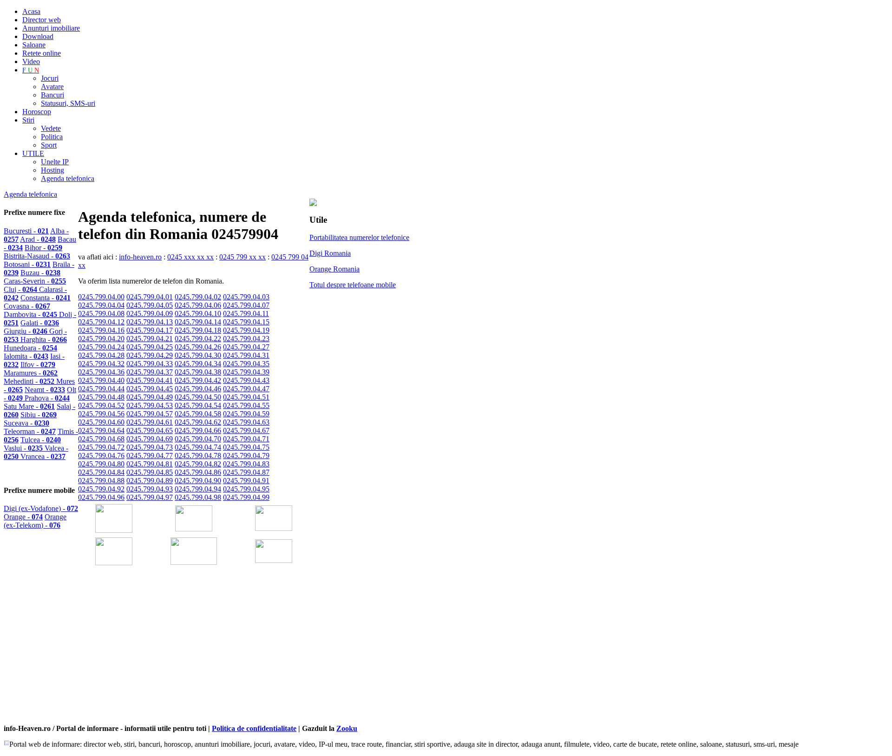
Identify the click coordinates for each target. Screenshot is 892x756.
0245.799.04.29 (149, 355)
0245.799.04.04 (101, 305)
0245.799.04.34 (198, 364)
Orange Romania (334, 269)
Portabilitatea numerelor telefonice (359, 237)
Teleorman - (30, 431)
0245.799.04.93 (149, 489)
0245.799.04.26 (198, 347)
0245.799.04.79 (246, 455)
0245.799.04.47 (246, 389)
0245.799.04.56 (101, 414)
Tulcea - (40, 440)
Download (37, 36)
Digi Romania (330, 253)
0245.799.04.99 (246, 497)
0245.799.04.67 (246, 430)
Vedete (51, 128)
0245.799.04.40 (101, 380)
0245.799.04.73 (149, 447)
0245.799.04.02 (198, 297)
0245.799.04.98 (198, 497)
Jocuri (50, 78)
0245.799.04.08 (101, 313)
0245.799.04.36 (101, 372)
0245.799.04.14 (198, 322)
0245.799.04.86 (198, 472)
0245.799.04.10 (198, 313)
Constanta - (45, 298)
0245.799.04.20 (101, 338)
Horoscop (36, 112)
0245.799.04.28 (101, 355)
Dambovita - (31, 314)
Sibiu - (38, 415)
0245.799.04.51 (246, 397)
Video (31, 61)
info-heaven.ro (140, 257)
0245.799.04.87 (246, 472)
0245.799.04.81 (149, 464)
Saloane (34, 45)
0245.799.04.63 (246, 422)
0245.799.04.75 (246, 447)
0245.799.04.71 (246, 439)
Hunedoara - (30, 348)
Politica (52, 137)
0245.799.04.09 (149, 313)
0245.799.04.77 (149, 455)
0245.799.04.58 (198, 414)
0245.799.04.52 (101, 405)
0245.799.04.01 (149, 297)
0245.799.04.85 (149, 472)
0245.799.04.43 (246, 380)
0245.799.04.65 (149, 430)
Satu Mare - (29, 406)
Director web (41, 20)
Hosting (52, 170)
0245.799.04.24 (101, 347)
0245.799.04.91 (246, 481)
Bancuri (52, 95)
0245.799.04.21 (149, 338)
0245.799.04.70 (198, 439)
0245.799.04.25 (149, 347)
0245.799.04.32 (101, 364)
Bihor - (43, 248)
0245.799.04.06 (198, 305)
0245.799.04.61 (149, 422)
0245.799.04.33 (149, 364)
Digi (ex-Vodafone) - (41, 508)
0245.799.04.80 (101, 464)
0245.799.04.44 (101, 389)
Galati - (39, 323)
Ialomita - (26, 356)
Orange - (23, 517)
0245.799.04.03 (246, 297)
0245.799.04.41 (149, 380)
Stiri (28, 120)
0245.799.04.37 (149, 372)
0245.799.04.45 (149, 389)
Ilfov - (37, 364)
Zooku (346, 728)
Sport (49, 145)
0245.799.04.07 (246, 305)
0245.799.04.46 (198, 389)
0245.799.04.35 (246, 364)
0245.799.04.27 (246, 347)
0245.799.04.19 (246, 330)
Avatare (52, 86)
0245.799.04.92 (101, 489)
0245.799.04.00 (101, 297)
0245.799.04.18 (198, 330)
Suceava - (26, 423)
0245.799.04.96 (101, 497)
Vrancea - (43, 456)
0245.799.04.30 (198, 355)
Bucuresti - (26, 231)
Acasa (31, 11)
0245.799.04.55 (246, 405)
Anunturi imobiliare (51, 28)
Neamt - (45, 390)
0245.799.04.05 (149, 305)
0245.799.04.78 (198, 455)
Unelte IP (55, 162)
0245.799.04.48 (101, 397)
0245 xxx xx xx (190, 257)
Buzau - (40, 273)
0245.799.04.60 (101, 422)
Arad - (38, 239)
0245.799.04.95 (246, 489)
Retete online (41, 53)
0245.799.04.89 (149, 481)
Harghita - (43, 339)
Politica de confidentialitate (254, 728)
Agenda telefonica (67, 178)
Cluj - (21, 289)
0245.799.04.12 (101, 322)
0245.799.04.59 (246, 414)
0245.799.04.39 (246, 372)
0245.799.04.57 (149, 414)
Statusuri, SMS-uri (68, 103)
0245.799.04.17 (149, 330)
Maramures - (31, 373)
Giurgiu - (26, 331)
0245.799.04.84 (101, 472)
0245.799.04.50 (198, 397)
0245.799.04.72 (101, 447)
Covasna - (27, 306)
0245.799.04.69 (149, 439)
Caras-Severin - (35, 281)
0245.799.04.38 (198, 372)
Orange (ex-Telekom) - (35, 521)
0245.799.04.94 (198, 489)
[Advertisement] (187, 658)
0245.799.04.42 (198, 380)
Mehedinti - (30, 381)
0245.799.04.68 (101, 439)
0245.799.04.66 (198, 430)
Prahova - (47, 398)
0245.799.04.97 (149, 497)
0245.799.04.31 (246, 355)
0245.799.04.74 (198, 447)
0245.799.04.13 (149, 322)
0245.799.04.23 (246, 338)
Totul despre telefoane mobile (352, 285)
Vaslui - (24, 448)
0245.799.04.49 (149, 397)
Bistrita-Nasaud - (37, 256)
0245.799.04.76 (101, 455)
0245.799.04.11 (246, 313)
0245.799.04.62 (198, 422)
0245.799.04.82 (198, 464)
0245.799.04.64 (101, 430)
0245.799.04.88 (101, 481)
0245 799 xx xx (242, 257)
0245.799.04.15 (246, 322)
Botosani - (27, 264)
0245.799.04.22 (198, 338)
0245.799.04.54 (198, 405)
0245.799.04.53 (149, 405)
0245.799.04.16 (101, 330)
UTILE (33, 153)
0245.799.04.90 (198, 481)
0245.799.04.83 (246, 464)
